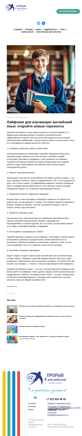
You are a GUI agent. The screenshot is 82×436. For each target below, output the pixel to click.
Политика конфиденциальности (57, 414)
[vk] (43, 23)
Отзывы (29, 29)
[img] (16, 8)
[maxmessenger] (38, 23)
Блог (62, 29)
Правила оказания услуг (59, 403)
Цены (38, 29)
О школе (18, 29)
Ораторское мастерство (48, 32)
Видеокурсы (50, 29)
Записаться (27, 32)
